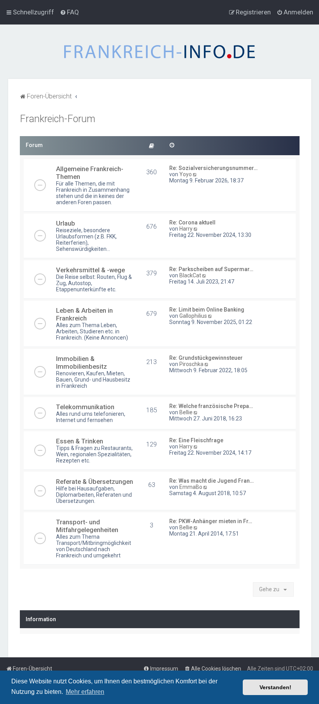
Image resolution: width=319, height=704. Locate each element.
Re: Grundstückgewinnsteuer (206, 358)
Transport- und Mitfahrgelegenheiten (87, 526)
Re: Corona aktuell (192, 222)
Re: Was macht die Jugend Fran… (211, 481)
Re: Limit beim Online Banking (206, 309)
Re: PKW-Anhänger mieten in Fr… (210, 521)
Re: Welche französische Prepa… (211, 406)
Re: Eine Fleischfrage (196, 440)
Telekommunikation (85, 407)
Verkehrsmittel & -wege (90, 270)
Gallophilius (193, 316)
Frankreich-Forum (57, 118)
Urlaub (65, 223)
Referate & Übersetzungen (94, 481)
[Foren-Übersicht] (159, 52)
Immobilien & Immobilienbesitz (81, 362)
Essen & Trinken (79, 441)
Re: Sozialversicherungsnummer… (213, 168)
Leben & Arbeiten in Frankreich (84, 314)
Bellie (186, 412)
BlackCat (190, 275)
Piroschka (191, 364)
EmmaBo (190, 487)
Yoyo (185, 174)
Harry (186, 229)
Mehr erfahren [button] (85, 691)
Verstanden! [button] (275, 687)
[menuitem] (69, 12)
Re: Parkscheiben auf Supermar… (211, 269)
